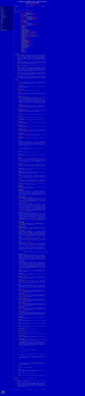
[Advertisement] (32, 393)
